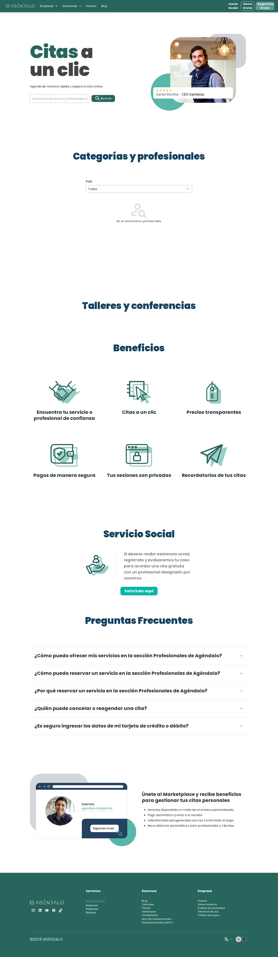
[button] (139, 189)
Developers (149, 911)
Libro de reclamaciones (156, 919)
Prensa (146, 908)
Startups (91, 912)
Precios (202, 900)
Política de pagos (209, 915)
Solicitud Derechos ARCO (157, 922)
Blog (144, 900)
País (89, 181)
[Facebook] (53, 910)
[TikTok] (60, 910)
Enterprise (92, 909)
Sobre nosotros (207, 904)
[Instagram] (33, 910)
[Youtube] (46, 910)
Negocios (92, 905)
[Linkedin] (40, 910)
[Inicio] (20, 6)
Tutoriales (148, 904)
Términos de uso (208, 911)
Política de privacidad (211, 908)
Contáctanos (150, 915)
